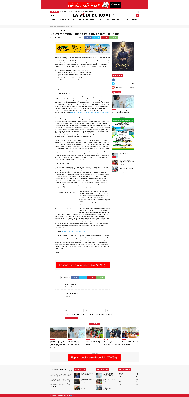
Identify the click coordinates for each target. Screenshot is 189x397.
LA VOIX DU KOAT (56, 37)
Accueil (51, 26)
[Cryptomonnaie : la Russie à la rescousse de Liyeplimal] (77, 381)
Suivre (132, 83)
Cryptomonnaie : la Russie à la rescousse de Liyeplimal (87, 380)
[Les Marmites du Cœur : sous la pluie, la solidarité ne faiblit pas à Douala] (115, 162)
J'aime (133, 79)
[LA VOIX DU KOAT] (60, 285)
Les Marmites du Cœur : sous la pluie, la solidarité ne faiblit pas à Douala (127, 162)
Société (113, 163)
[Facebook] (51, 15)
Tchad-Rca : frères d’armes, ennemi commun (87, 386)
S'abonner (131, 87)
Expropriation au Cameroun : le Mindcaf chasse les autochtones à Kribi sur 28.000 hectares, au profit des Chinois (58, 343)
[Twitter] (56, 15)
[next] (138, 12)
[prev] (135, 12)
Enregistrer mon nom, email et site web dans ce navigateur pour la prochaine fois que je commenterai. (89, 314)
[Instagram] (54, 15)
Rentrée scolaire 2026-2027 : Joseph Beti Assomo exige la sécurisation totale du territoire (80, 11)
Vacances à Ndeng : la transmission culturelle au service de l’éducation (120, 111)
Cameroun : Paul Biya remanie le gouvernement (76, 256)
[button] (137, 15)
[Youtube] (58, 15)
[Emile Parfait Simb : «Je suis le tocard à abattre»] (77, 375)
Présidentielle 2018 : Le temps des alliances (75, 231)
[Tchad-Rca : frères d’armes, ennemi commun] (77, 387)
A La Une (113, 109)
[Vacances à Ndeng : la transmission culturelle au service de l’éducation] (123, 101)
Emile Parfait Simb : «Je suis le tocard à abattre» (87, 374)
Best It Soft (72, 395)
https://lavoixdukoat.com (70, 286)
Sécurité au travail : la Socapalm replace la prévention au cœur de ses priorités (130, 343)
